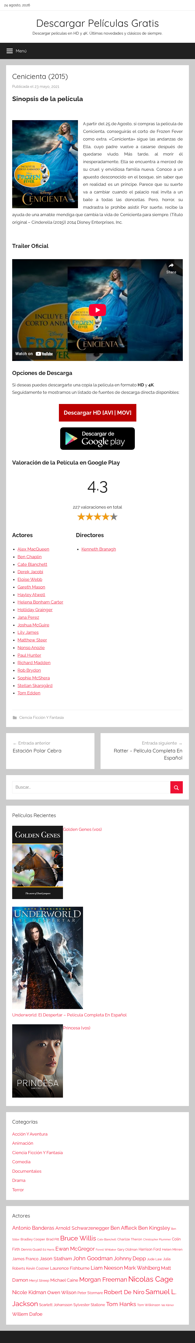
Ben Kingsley (154, 1228)
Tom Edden (29, 692)
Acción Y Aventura (29, 1134)
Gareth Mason (31, 587)
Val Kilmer (167, 1305)
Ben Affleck (123, 1228)
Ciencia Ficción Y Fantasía (41, 717)
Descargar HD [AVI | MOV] (98, 412)
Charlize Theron (129, 1239)
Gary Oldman (127, 1249)
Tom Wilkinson (148, 1305)
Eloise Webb (30, 579)
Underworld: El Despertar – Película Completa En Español (69, 1014)
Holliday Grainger (35, 609)
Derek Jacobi (30, 571)
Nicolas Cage (150, 1279)
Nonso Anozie (31, 647)
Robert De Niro (124, 1292)
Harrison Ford (150, 1249)
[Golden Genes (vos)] (37, 864)
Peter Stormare (90, 1293)
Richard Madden (34, 662)
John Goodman (93, 1258)
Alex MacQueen (33, 549)
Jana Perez (28, 617)
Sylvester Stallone (89, 1305)
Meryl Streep (39, 1280)
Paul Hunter (29, 655)
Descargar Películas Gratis (97, 23)
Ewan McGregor (75, 1249)
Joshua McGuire (33, 624)
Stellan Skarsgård (35, 685)
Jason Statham (56, 1258)
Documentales (26, 1171)
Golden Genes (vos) (82, 829)
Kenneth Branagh (99, 549)
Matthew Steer (32, 639)
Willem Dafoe (27, 1314)
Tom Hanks (121, 1304)
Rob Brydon (29, 670)
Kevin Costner (37, 1268)
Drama (18, 1180)
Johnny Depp (130, 1258)
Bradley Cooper (33, 1239)
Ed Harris (48, 1249)
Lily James (28, 632)
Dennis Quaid (31, 1249)
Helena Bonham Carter (40, 602)
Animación (22, 1143)
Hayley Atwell (31, 594)
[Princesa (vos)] (37, 1062)
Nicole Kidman (29, 1292)
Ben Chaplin (30, 556)
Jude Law (154, 1259)
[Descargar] (97, 449)
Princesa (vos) (76, 1027)
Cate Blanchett (32, 564)
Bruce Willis (78, 1238)
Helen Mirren (172, 1249)
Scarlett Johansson (55, 1305)
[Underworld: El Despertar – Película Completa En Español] (47, 959)
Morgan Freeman (103, 1279)
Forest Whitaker (106, 1249)
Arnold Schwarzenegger (82, 1228)
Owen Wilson (61, 1292)
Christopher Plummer (157, 1239)
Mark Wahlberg (142, 1268)
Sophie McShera (34, 677)
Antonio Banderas (33, 1228)
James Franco (25, 1258)
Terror (18, 1189)
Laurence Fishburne (70, 1268)
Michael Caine (64, 1280)
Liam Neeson (107, 1268)
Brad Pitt (52, 1239)
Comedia (21, 1161)
